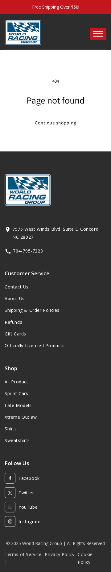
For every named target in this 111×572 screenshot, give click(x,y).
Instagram (29, 521)
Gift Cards (15, 334)
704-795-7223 (28, 251)
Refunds (13, 322)
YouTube (28, 507)
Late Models (18, 405)
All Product (16, 382)
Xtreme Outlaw (21, 417)
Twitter (26, 493)
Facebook (29, 478)
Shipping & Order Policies (32, 310)
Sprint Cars (16, 393)
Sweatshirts (17, 440)
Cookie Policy (85, 558)
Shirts (11, 429)
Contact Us (17, 287)
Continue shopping (55, 123)
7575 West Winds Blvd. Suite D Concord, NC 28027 (56, 233)
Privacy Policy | (59, 558)
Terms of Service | (23, 558)
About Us (15, 298)
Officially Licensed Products (35, 345)
